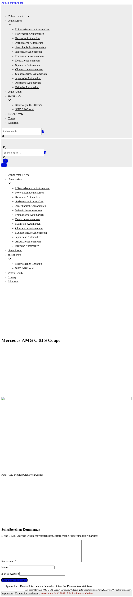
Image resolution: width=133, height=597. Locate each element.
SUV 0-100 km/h (24, 109)
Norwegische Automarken (29, 33)
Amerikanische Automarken (30, 47)
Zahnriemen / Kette (18, 16)
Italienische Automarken (28, 51)
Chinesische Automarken (29, 69)
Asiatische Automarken (28, 82)
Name (4, 567)
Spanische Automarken (28, 65)
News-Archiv (15, 113)
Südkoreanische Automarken (31, 73)
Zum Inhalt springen (12, 2)
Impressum (7, 593)
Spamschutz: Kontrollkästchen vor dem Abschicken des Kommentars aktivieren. (49, 586)
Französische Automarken (29, 56)
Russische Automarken (27, 38)
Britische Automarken (27, 87)
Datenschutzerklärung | (27, 593)
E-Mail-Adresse (10, 573)
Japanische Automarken (28, 78)
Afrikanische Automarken (29, 42)
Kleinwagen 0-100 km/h (28, 105)
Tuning (12, 118)
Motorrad (13, 122)
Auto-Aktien (15, 91)
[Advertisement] (66, 311)
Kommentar (8, 561)
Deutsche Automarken (27, 60)
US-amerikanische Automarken (32, 29)
